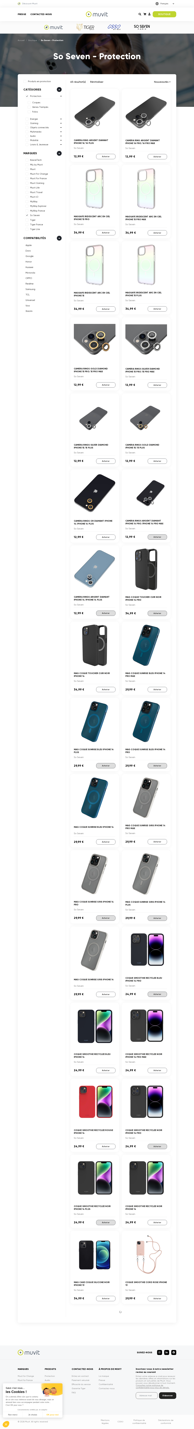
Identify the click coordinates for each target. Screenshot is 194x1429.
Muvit (33, 169)
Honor (29, 261)
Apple (29, 245)
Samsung (30, 289)
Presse (22, 14)
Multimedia (35, 132)
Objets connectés (39, 127)
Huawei (29, 267)
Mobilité (34, 140)
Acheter (106, 156)
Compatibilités (34, 238)
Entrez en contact (80, 1376)
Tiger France (36, 224)
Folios (35, 112)
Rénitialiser (96, 81)
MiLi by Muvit (36, 164)
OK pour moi (52, 1415)
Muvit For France (38, 178)
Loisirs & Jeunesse (39, 144)
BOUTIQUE (164, 14)
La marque (104, 1376)
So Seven (35, 215)
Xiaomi (29, 311)
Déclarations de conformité (165, 1421)
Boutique (32, 40)
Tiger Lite (35, 229)
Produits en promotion (39, 81)
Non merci (12, 1415)
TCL (28, 294)
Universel (30, 300)
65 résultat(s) (78, 81)
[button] (6, 1424)
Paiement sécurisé (80, 1380)
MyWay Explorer (38, 206)
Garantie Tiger (78, 1388)
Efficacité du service (81, 1384)
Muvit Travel (36, 192)
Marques (30, 153)
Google (30, 256)
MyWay (33, 201)
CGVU (120, 1421)
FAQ (74, 1392)
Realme (30, 283)
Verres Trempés (40, 107)
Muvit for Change (26, 1376)
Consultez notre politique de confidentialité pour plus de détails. (152, 1386)
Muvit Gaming (37, 183)
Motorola (30, 272)
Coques (36, 102)
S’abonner (167, 1395)
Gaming (34, 123)
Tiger (33, 220)
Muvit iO (34, 197)
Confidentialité (106, 1384)
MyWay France (37, 211)
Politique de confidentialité (139, 1421)
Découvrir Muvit (29, 3)
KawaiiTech (36, 160)
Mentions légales (105, 1421)
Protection (35, 96)
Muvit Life (35, 187)
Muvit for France (25, 1380)
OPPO (29, 278)
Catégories (32, 89)
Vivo (28, 305)
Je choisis (32, 1415)
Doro (28, 250)
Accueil (21, 40)
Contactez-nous (41, 14)
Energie (34, 119)
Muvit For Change (39, 174)
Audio (33, 136)
